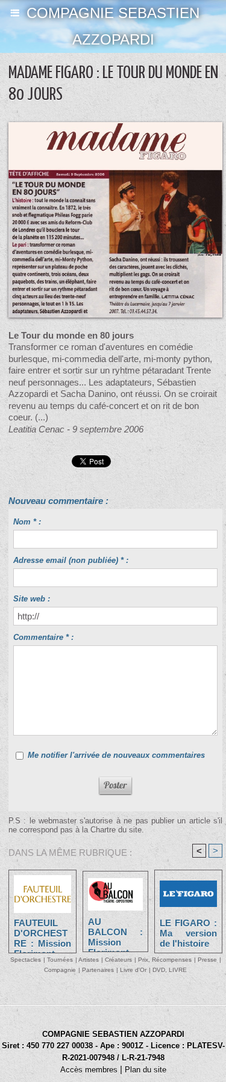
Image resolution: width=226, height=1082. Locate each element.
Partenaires (98, 970)
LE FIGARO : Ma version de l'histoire (188, 933)
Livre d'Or (133, 970)
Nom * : (27, 521)
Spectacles (25, 959)
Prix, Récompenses (165, 959)
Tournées (60, 959)
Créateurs (118, 959)
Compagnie (60, 970)
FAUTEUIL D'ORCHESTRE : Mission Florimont (42, 933)
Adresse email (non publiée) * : (70, 560)
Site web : (31, 598)
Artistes (88, 959)
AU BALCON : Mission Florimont (115, 932)
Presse (207, 959)
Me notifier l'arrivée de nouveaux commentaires (116, 755)
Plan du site (145, 1069)
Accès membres (89, 1069)
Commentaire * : (43, 637)
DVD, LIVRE (169, 970)
